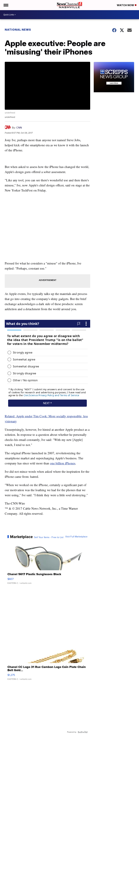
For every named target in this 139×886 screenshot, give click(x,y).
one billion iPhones (62, 463)
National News (18, 29)
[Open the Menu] (6, 5)
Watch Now (126, 5)
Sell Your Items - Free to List (48, 537)
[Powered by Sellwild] (82, 732)
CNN (19, 127)
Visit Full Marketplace (76, 537)
